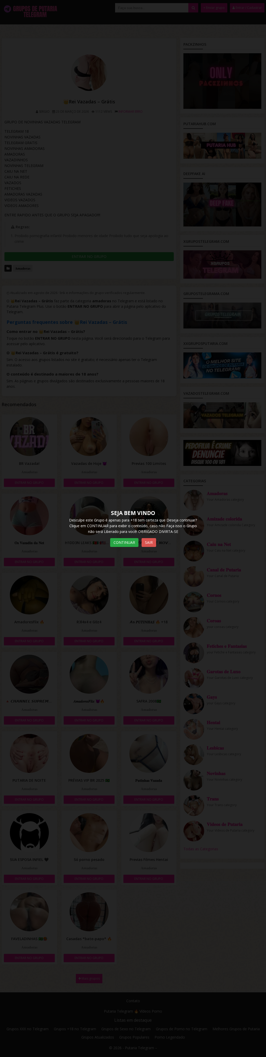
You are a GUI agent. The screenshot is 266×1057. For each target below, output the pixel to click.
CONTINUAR (124, 542)
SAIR (149, 542)
